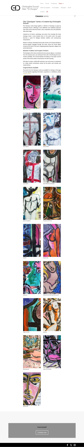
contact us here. (27, 73)
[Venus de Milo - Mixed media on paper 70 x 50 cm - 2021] (52, 145)
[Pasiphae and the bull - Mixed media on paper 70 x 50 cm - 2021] (52, 219)
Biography (63, 7)
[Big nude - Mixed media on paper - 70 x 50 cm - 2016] (52, 330)
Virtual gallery (55, 7)
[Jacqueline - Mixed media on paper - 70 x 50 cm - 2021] (32, 293)
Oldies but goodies (45, 7)
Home (41, 3)
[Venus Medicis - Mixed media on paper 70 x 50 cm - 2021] (32, 145)
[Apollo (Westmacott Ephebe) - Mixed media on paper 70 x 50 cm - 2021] (52, 182)
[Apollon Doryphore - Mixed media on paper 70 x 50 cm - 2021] (32, 219)
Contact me (42, 432)
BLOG (69, 7)
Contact (42, 11)
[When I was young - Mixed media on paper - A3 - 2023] (32, 108)
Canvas (47, 3)
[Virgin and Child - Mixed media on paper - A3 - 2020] (32, 330)
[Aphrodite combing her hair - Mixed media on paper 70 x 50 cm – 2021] (52, 108)
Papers (60, 3)
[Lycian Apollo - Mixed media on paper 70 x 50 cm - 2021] (32, 182)
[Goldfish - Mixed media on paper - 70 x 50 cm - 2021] (32, 256)
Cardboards (54, 3)
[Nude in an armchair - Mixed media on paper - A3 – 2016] (52, 368)
